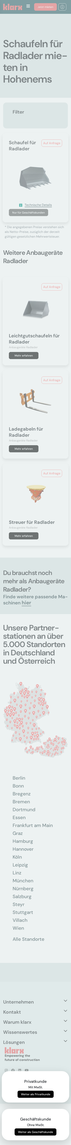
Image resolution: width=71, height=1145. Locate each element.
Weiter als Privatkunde (35, 1094)
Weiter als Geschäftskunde (35, 1132)
